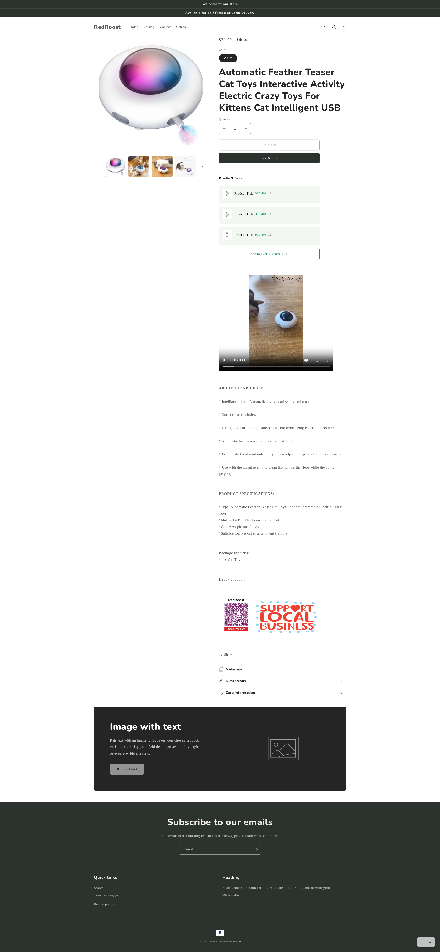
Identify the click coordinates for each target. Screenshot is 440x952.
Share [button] (228, 654)
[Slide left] (99, 166)
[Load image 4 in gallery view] (185, 166)
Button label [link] (127, 769)
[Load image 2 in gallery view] (138, 166)
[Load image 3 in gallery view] (162, 166)
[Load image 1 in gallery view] (115, 166)
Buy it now (269, 158)
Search (99, 888)
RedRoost (213, 941)
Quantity (225, 119)
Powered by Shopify (231, 941)
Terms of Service (106, 896)
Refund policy (104, 904)
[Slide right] (202, 166)
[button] (182, 27)
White (228, 58)
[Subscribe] (256, 849)
